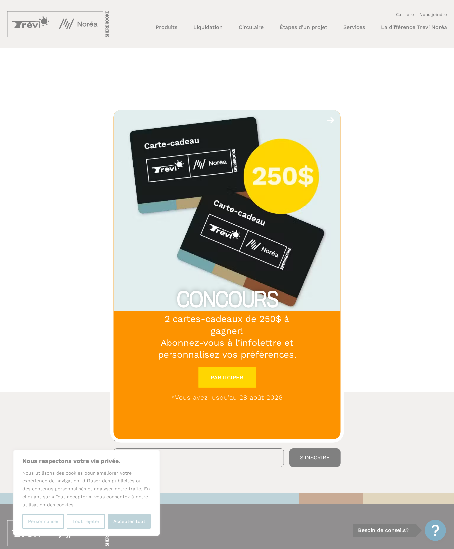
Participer (227, 377)
